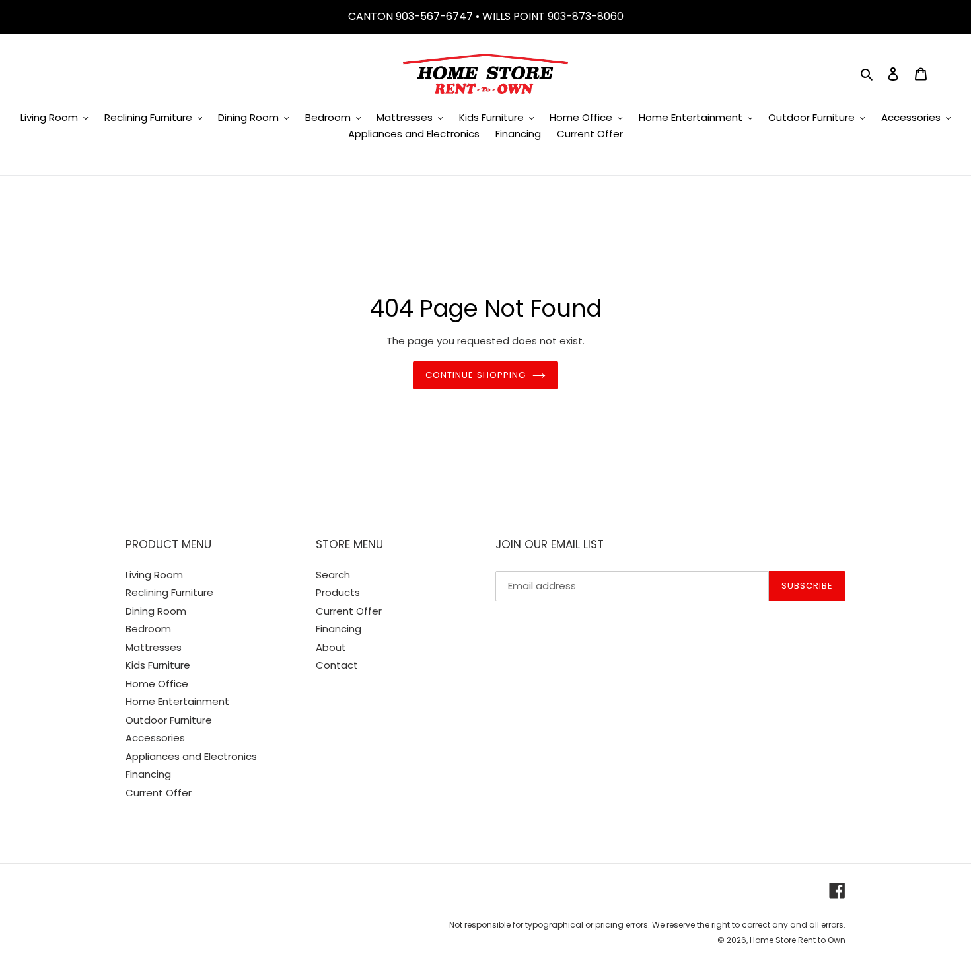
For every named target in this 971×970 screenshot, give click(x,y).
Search (333, 574)
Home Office (157, 683)
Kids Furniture (158, 665)
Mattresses (154, 647)
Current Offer (159, 793)
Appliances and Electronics (191, 756)
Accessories (155, 738)
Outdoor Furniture (169, 720)
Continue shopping (475, 375)
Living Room (154, 574)
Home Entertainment (177, 701)
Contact (337, 665)
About (331, 647)
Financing (148, 774)
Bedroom (148, 629)
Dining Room (156, 611)
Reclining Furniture (169, 592)
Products (338, 592)
